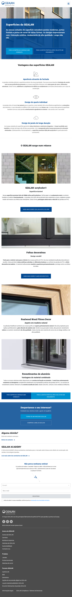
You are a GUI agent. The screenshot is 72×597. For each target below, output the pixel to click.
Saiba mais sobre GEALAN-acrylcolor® (36, 209)
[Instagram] (7, 521)
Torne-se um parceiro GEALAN (36, 416)
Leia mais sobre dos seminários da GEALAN (14, 455)
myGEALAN (5, 572)
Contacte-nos (6, 549)
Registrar (36, 496)
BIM (3, 574)
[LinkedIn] (11, 521)
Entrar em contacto (7, 440)
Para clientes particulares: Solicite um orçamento (49, 51)
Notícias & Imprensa (8, 540)
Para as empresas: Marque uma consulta (19, 51)
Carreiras (5, 537)
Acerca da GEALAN (7, 535)
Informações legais (7, 590)
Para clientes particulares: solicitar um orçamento (51, 396)
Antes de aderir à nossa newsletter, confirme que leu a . (27, 500)
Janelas (4, 557)
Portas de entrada (7, 560)
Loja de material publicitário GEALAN (13, 583)
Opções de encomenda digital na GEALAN (14, 580)
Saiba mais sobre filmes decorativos (36, 276)
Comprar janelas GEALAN (36, 423)
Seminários (5, 577)
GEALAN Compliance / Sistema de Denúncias (29, 590)
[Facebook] (3, 521)
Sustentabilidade (7, 546)
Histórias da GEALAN (8, 543)
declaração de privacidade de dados (40, 500)
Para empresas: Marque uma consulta (16, 396)
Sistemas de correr (7, 563)
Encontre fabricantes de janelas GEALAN (14, 586)
